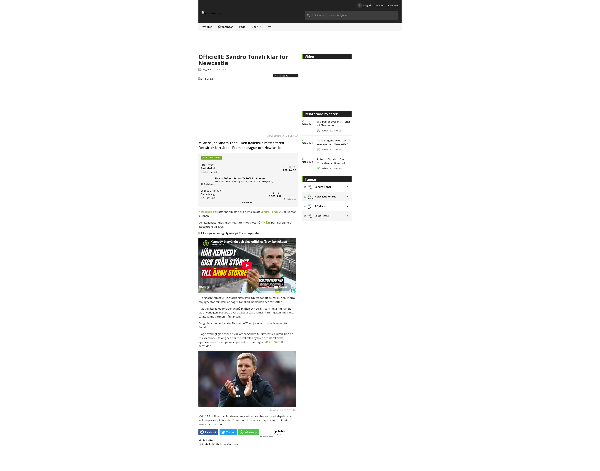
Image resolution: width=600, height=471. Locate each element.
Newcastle (205, 212)
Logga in (367, 5)
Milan (266, 222)
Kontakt (380, 5)
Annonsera (393, 5)
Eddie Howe (271, 342)
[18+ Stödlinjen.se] (289, 194)
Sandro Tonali (269, 212)
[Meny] (270, 27)
